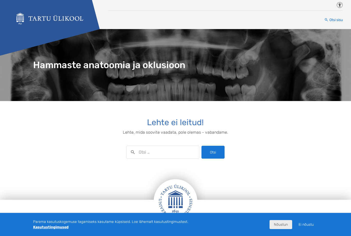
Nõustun (281, 224)
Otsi (213, 152)
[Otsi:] (162, 152)
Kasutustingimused (51, 227)
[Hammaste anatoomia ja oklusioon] (49, 19)
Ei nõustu (306, 224)
